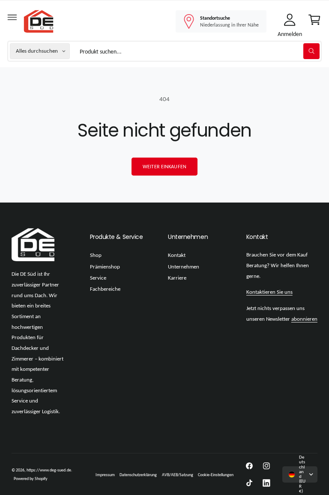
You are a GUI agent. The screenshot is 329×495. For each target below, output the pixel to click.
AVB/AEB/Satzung (177, 474)
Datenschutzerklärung (138, 474)
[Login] (289, 21)
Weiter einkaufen (164, 167)
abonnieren (304, 319)
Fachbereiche (105, 289)
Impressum (105, 474)
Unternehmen (183, 266)
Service (98, 277)
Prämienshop (105, 266)
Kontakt (176, 255)
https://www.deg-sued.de (49, 470)
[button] (12, 19)
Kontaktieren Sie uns (269, 292)
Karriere (177, 277)
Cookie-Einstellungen (215, 474)
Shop (96, 255)
